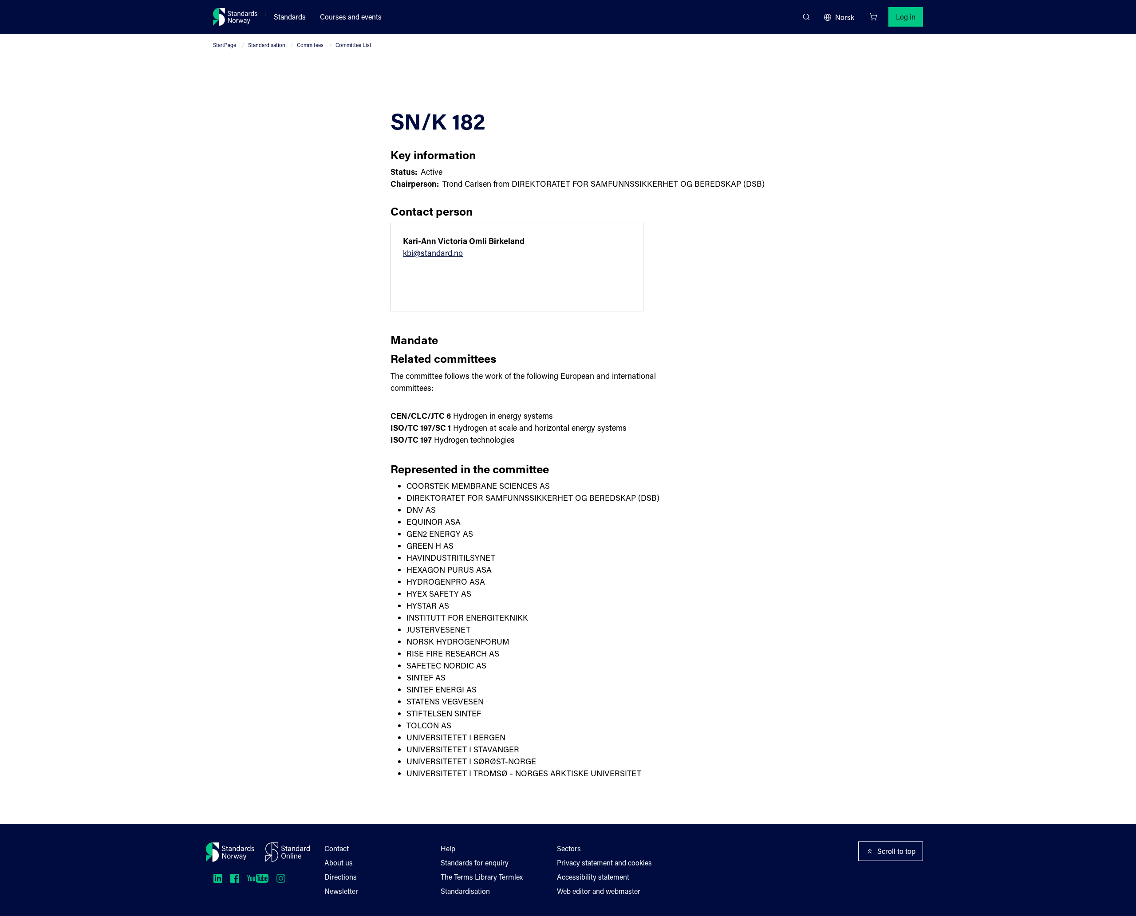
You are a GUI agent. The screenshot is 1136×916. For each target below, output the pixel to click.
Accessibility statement (593, 876)
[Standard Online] (287, 852)
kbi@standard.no (433, 253)
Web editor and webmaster (598, 891)
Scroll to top (896, 851)
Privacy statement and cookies (604, 862)
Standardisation (266, 44)
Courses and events (351, 16)
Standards (290, 16)
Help (448, 848)
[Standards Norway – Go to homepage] (235, 17)
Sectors (569, 848)
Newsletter (341, 891)
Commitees (310, 44)
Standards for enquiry (475, 862)
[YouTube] (258, 878)
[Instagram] (281, 878)
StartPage (224, 44)
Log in (905, 16)
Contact (336, 848)
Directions (340, 876)
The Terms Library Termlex (482, 876)
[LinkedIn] (218, 878)
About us (338, 862)
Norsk (844, 17)
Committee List (353, 44)
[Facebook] (235, 878)
